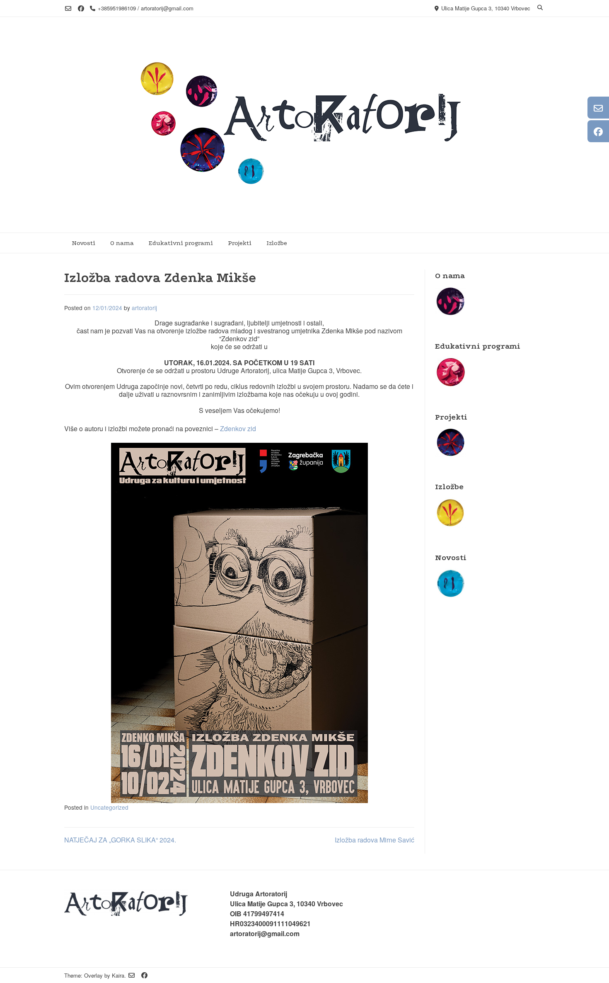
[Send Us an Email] (68, 8)
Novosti (83, 243)
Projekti (239, 243)
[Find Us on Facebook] (81, 8)
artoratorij (144, 307)
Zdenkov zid (238, 428)
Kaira (118, 975)
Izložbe (276, 243)
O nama (122, 243)
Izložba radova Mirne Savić (374, 840)
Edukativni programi (181, 243)
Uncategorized (109, 807)
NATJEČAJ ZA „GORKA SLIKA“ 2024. (120, 840)
